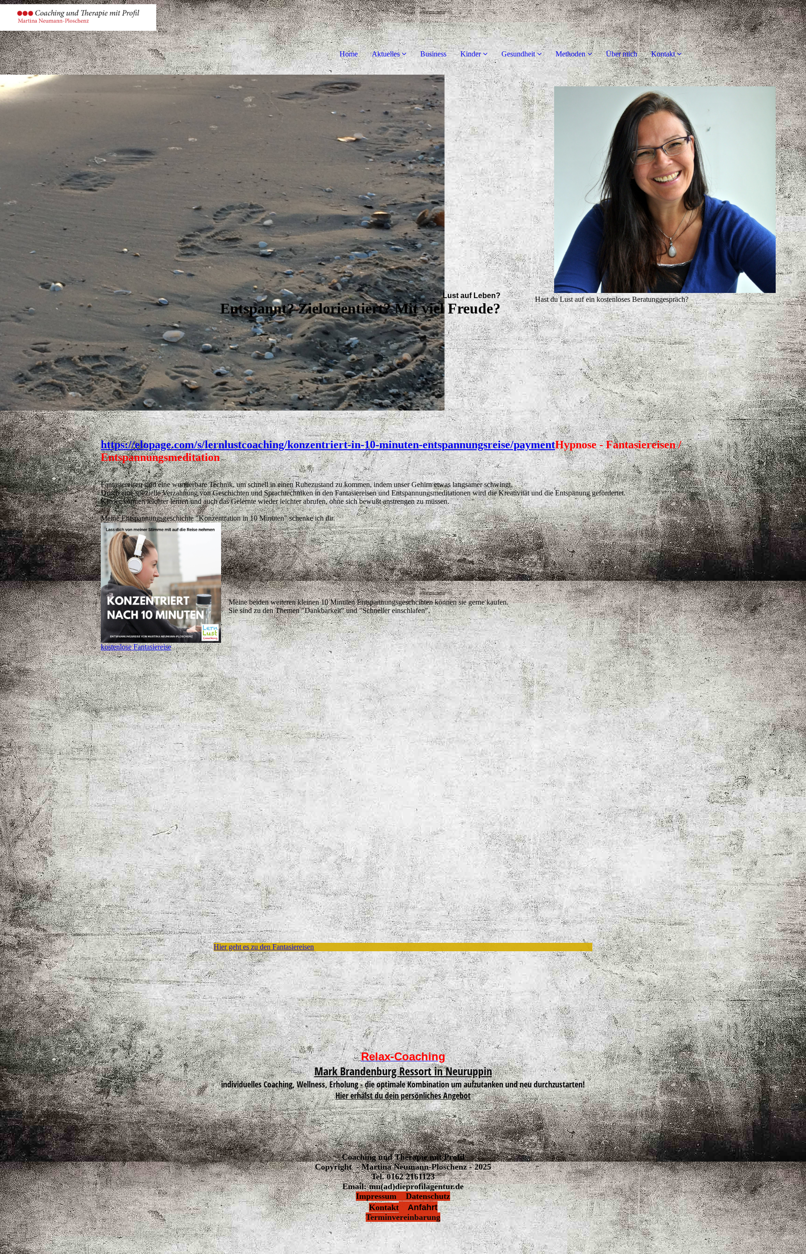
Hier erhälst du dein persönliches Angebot (403, 1095)
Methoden (570, 54)
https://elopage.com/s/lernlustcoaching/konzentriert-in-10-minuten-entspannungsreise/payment (328, 445)
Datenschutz (428, 1196)
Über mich (621, 54)
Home (349, 54)
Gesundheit (518, 54)
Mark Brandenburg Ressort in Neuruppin (403, 1071)
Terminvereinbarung (403, 1217)
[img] (107, 37)
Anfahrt (418, 1207)
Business (433, 54)
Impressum (381, 1196)
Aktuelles (386, 54)
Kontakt (663, 54)
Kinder (470, 54)
